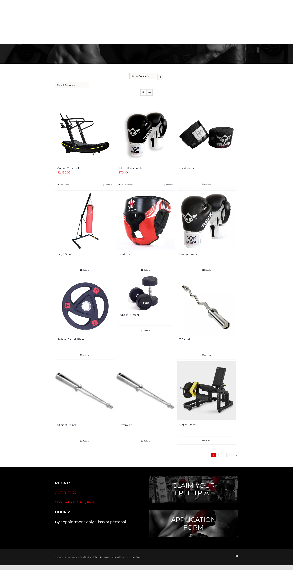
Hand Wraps (186, 168)
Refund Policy (92, 557)
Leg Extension (188, 424)
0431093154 (65, 493)
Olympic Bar (126, 425)
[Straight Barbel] (84, 391)
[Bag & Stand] (84, 220)
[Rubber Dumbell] (145, 293)
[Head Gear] (145, 220)
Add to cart (65, 185)
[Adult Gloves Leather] (145, 134)
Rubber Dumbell (129, 314)
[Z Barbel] (206, 305)
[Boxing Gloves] (206, 220)
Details (108, 185)
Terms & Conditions (109, 557)
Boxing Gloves (188, 254)
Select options (127, 185)
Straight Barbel (66, 425)
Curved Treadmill (68, 168)
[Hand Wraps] (206, 134)
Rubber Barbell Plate (70, 339)
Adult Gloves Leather (131, 168)
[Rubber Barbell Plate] (84, 305)
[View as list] (149, 92)
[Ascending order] (160, 77)
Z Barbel (184, 339)
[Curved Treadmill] (84, 134)
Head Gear (125, 254)
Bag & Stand (64, 254)
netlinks (136, 557)
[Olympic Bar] (145, 391)
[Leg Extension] (206, 390)
